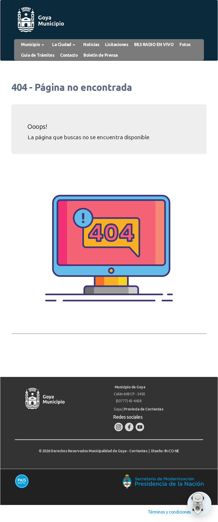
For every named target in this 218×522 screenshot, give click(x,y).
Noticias (91, 44)
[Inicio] (40, 19)
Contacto (69, 55)
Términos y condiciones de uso (176, 511)
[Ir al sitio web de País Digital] (59, 481)
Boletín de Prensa (100, 55)
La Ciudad (62, 44)
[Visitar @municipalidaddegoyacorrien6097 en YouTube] (140, 427)
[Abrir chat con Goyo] (199, 504)
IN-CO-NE (172, 451)
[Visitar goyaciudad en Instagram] (118, 427)
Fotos (185, 44)
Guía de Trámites (37, 55)
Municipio (31, 44)
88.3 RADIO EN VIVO (154, 44)
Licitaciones (116, 44)
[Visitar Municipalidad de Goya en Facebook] (129, 427)
